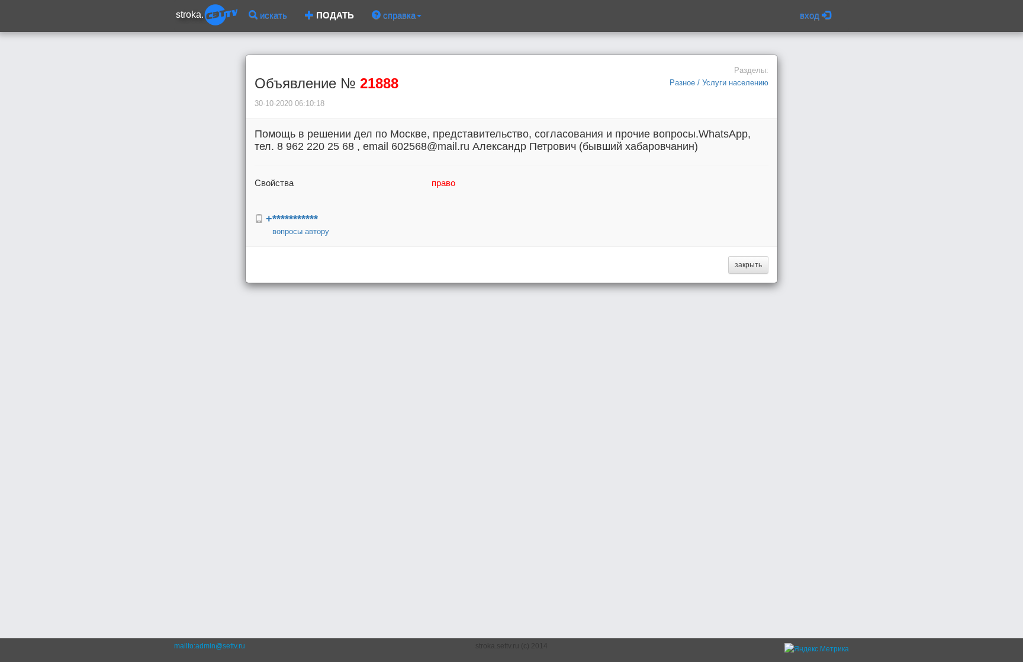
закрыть (748, 265)
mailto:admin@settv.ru (209, 646)
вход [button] (811, 15)
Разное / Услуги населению (719, 82)
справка (398, 15)
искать (272, 15)
